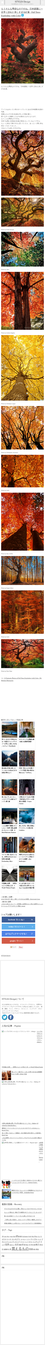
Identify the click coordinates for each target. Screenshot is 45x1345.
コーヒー (23, 1239)
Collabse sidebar (2, 2)
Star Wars (35, 1236)
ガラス (4, 1239)
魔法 (37, 1249)
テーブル (34, 1239)
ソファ (28, 1239)
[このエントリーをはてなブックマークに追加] (22, 15)
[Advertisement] (19, 99)
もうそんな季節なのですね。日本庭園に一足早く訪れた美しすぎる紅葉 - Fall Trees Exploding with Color (22, 12)
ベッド (26, 1242)
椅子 (37, 1244)
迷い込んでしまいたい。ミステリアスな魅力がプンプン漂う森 (9, 799)
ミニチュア (36, 1242)
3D (3, 1236)
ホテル (30, 1242)
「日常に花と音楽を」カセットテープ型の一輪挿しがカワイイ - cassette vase (23, 1219)
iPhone (19, 1236)
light (29, 1236)
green (11, 1236)
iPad (14, 1236)
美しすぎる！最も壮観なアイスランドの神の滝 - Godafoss (26, 828)
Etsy (8, 1236)
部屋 (31, 1249)
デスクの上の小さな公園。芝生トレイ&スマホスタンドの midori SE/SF (23, 1209)
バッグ (39, 1239)
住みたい (12, 1245)
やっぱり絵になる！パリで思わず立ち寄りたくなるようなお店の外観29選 (26, 885)
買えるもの (20, 1248)
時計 (27, 1245)
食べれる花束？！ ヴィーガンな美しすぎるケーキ (19, 1216)
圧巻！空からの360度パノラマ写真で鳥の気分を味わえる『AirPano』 (26, 770)
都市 (34, 1249)
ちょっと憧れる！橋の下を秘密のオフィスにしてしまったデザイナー (23, 1212)
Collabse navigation (42, 2)
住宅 (17, 1244)
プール (22, 1242)
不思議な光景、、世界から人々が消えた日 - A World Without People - (9, 885)
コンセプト (16, 1239)
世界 (7, 1244)
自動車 (6, 1249)
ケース (9, 1239)
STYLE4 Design (22, 1)
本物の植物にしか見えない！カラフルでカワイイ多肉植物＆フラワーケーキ (23, 1223)
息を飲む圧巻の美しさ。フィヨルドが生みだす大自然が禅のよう (9, 770)
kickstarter (25, 1236)
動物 (20, 1245)
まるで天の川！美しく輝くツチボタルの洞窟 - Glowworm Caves (20, 899)
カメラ (40, 1236)
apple (5, 1236)
